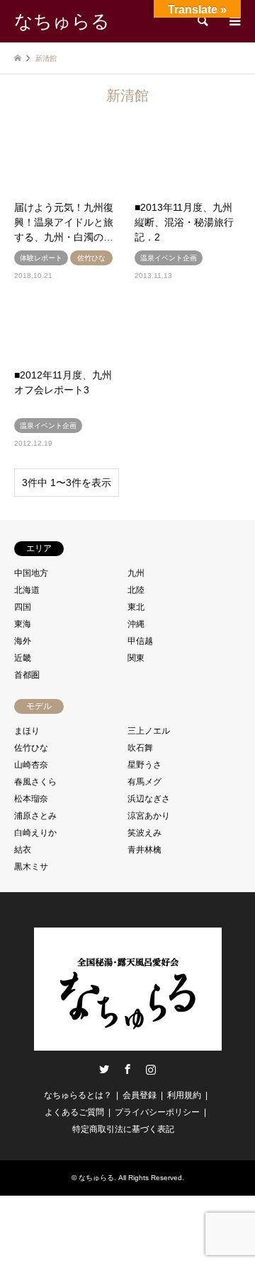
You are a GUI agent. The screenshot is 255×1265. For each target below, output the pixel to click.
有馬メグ (145, 782)
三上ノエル (149, 731)
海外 (22, 641)
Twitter (104, 1069)
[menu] (233, 21)
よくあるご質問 (74, 1112)
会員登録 (140, 1095)
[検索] (202, 21)
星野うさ (145, 765)
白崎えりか (35, 833)
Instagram (151, 1069)
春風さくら (35, 782)
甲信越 (140, 641)
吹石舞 (140, 748)
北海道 (27, 590)
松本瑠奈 (31, 799)
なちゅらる (96, 1178)
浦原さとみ (35, 816)
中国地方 (31, 573)
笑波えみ (145, 833)
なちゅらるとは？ (78, 1095)
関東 (136, 658)
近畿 (22, 658)
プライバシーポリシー (157, 1112)
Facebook (127, 1069)
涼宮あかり (149, 816)
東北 (136, 607)
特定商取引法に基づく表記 (123, 1129)
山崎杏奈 (31, 765)
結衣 (22, 850)
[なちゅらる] (128, 1044)
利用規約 (184, 1095)
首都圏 (27, 675)
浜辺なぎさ (149, 799)
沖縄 (136, 624)
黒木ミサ (31, 867)
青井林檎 (145, 850)
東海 (22, 624)
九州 (136, 573)
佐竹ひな (31, 748)
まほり (27, 731)
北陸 (136, 590)
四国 (22, 607)
